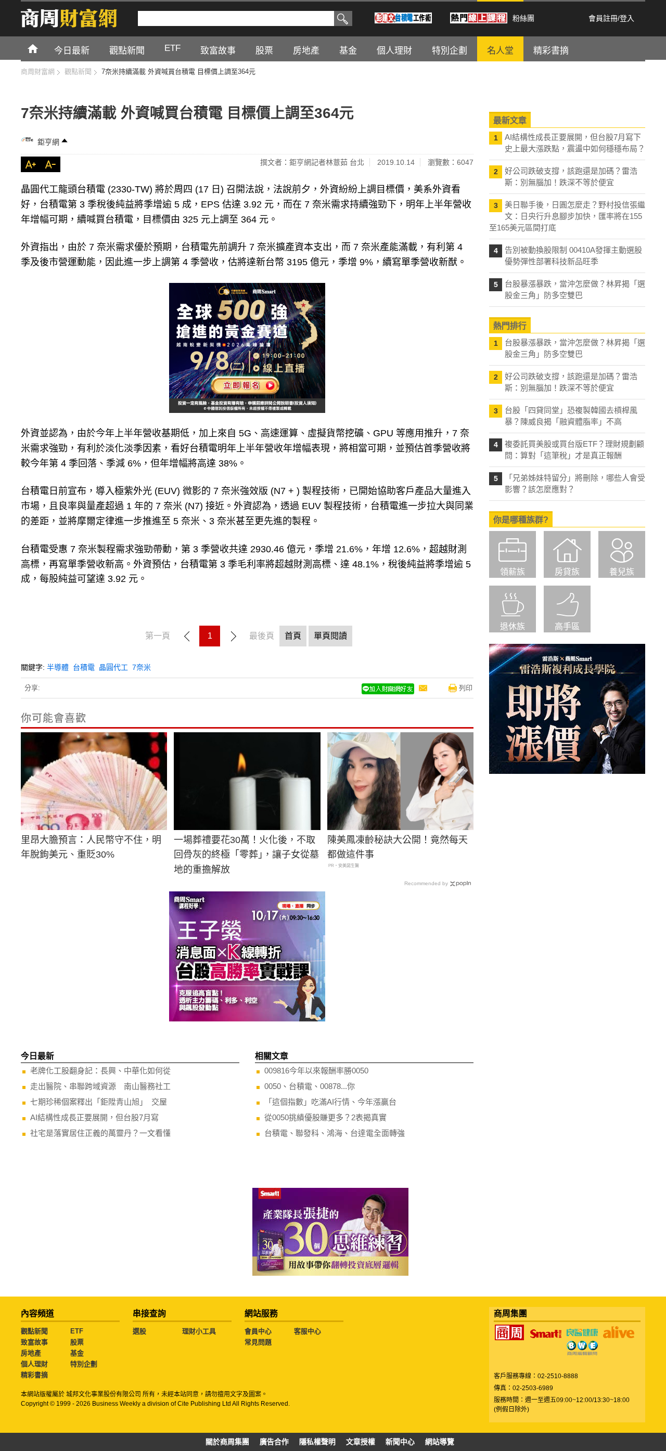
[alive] (618, 1332)
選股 (139, 1331)
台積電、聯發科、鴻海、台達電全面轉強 (334, 1133)
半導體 (58, 667)
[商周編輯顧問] (582, 1348)
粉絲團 (523, 18)
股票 (77, 1342)
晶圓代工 (113, 667)
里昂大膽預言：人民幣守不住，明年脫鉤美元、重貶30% (91, 847)
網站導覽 (439, 1441)
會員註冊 (603, 18)
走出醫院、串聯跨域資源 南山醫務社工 (100, 1086)
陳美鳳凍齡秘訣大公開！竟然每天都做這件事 (397, 847)
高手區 (567, 626)
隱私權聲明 (317, 1441)
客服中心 (307, 1331)
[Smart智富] (545, 1334)
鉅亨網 (48, 142)
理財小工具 (199, 1331)
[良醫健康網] (582, 1332)
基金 (77, 1353)
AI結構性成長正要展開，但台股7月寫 (94, 1117)
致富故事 (34, 1342)
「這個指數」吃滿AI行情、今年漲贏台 (330, 1101)
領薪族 (512, 571)
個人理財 (34, 1364)
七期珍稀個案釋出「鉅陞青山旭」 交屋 (98, 1101)
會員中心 (258, 1331)
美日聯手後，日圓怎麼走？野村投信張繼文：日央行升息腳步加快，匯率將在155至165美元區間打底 (567, 216)
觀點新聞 (34, 1331)
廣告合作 (274, 1441)
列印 (465, 688)
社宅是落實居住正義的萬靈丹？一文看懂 (100, 1133)
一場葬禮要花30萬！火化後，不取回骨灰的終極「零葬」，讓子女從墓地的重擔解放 (246, 855)
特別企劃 (83, 1364)
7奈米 (141, 667)
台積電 (84, 667)
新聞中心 (400, 1441)
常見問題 (258, 1342)
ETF (76, 1331)
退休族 (512, 626)
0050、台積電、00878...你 (309, 1086)
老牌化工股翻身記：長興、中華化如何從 (100, 1070)
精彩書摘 (34, 1375)
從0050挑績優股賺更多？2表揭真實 (325, 1117)
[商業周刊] (509, 1332)
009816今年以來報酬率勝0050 (316, 1070)
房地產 (31, 1353)
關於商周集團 (227, 1441)
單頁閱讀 (330, 635)
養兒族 (621, 571)
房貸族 (567, 571)
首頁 (42, 48)
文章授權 (360, 1441)
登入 (627, 18)
